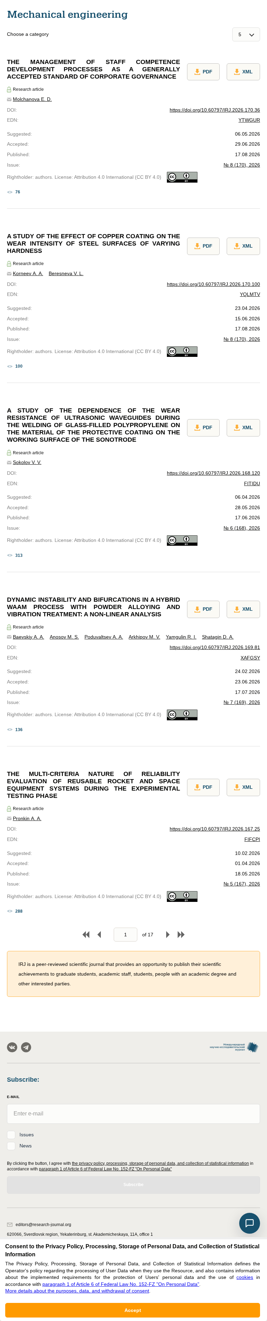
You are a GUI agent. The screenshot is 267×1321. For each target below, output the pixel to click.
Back (99, 934)
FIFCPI (252, 839)
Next (168, 934)
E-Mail (13, 1097)
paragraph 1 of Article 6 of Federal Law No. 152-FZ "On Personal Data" (105, 1169)
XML (247, 71)
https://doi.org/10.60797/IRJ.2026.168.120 (213, 473)
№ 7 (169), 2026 (242, 702)
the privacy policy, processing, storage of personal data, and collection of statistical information (160, 1163)
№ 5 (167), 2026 (242, 884)
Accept (132, 1310)
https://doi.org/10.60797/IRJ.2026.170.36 (215, 110)
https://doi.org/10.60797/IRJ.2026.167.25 (215, 829)
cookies (244, 1277)
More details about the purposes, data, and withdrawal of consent (77, 1291)
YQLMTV (250, 294)
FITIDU (252, 483)
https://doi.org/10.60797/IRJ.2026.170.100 (213, 284)
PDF (207, 71)
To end (181, 934)
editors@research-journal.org (43, 1224)
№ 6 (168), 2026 (242, 528)
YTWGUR (249, 120)
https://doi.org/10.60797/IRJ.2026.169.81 (215, 647)
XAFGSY (250, 657)
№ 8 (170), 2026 (242, 165)
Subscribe (133, 1184)
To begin (85, 934)
